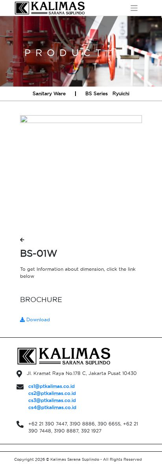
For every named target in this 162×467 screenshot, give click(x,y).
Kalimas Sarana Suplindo (74, 459)
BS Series (96, 93)
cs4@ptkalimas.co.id (52, 407)
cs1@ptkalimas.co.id (51, 386)
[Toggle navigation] (134, 8)
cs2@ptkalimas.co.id (52, 393)
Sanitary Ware (49, 93)
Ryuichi (120, 93)
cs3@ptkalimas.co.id (52, 400)
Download (37, 319)
